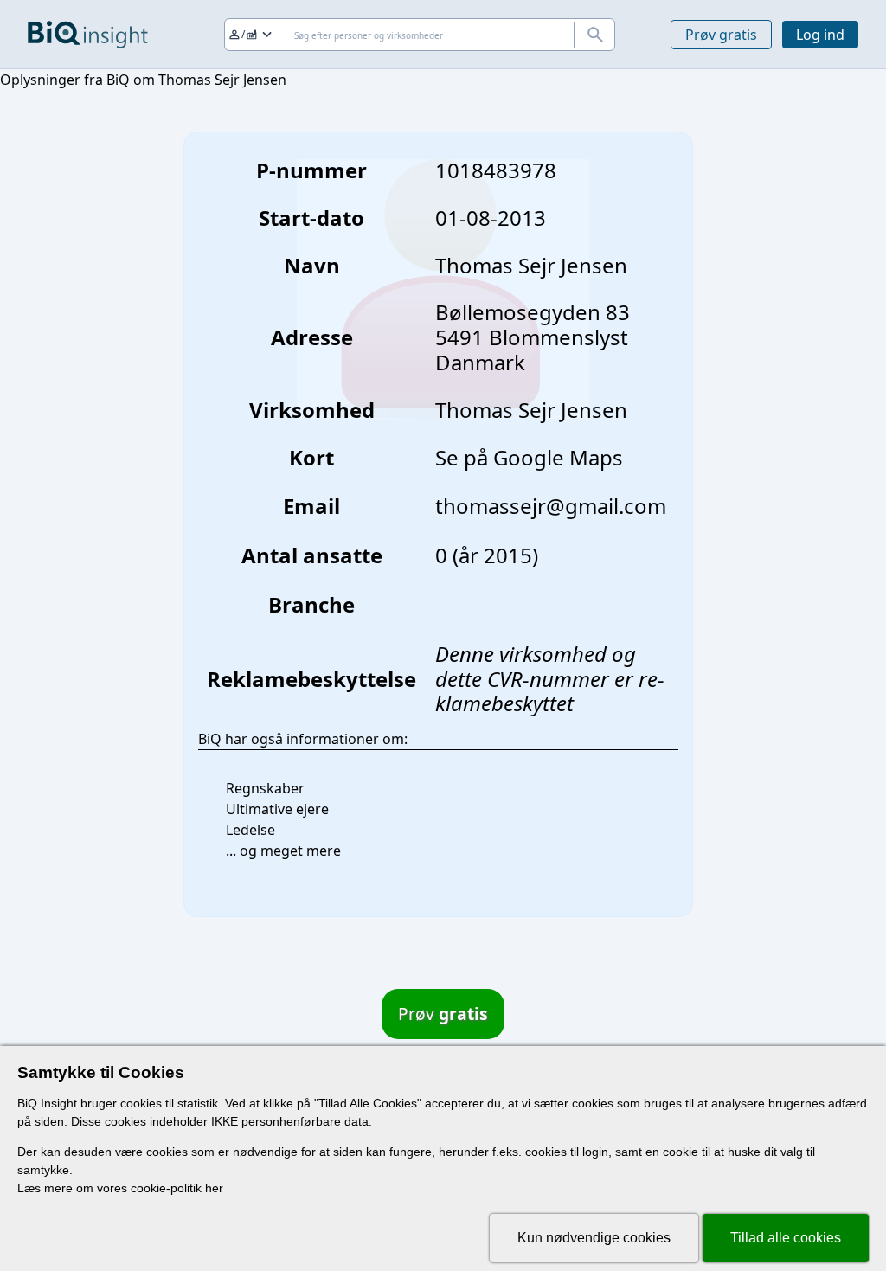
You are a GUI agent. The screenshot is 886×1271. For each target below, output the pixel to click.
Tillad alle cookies (785, 1237)
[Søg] (594, 35)
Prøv (443, 1013)
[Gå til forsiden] (88, 34)
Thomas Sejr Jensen (531, 409)
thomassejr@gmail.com (550, 505)
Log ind (820, 34)
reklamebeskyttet (549, 691)
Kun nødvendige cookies (594, 1237)
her (214, 1188)
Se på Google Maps (529, 457)
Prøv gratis (721, 34)
